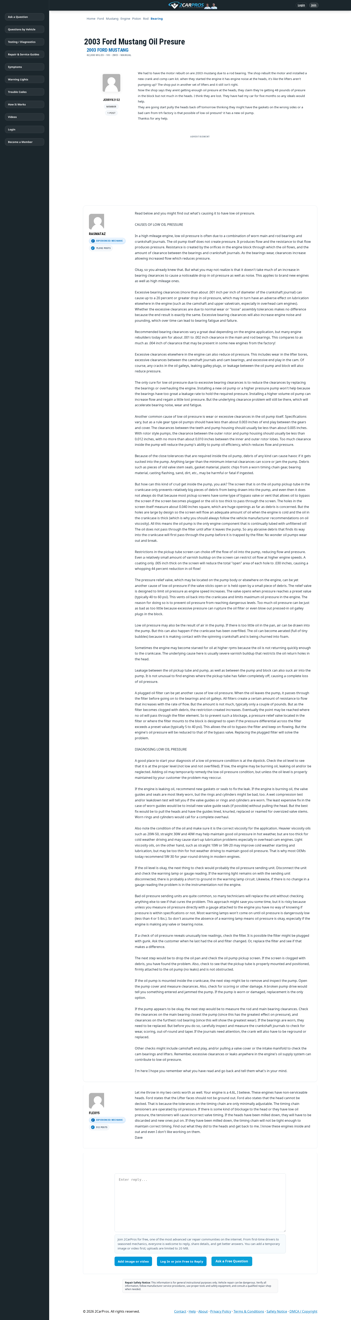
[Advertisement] (200, 168)
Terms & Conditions (249, 1311)
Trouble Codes (17, 92)
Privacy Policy (220, 1311)
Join (313, 5)
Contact (180, 1311)
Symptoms (15, 67)
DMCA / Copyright (303, 1311)
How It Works (17, 104)
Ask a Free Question (232, 1261)
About (203, 1311)
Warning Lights (18, 79)
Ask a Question (18, 17)
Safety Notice (277, 1311)
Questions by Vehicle (21, 29)
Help (192, 1311)
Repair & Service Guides (23, 54)
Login (301, 5)
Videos (12, 117)
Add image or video (133, 1261)
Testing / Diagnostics (21, 42)
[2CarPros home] (171, 5)
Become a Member (20, 142)
